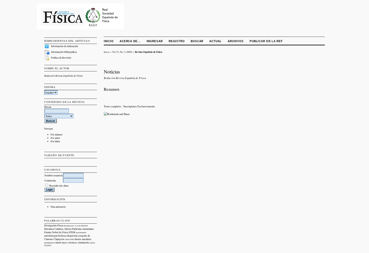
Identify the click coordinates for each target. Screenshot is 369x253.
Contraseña (50, 180)
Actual (215, 41)
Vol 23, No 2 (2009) (122, 51)
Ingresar (155, 41)
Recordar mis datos (59, 185)
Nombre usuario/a (53, 175)
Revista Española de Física (148, 52)
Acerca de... (130, 41)
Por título (55, 141)
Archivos (236, 41)
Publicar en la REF (266, 41)
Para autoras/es (58, 206)
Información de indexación (64, 46)
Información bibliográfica (64, 51)
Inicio (108, 41)
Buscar (197, 41)
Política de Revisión (61, 57)
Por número (57, 134)
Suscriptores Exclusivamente (139, 106)
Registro (177, 41)
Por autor (55, 137)
